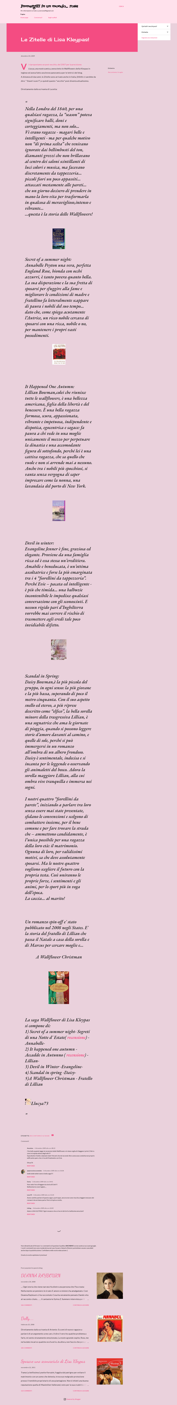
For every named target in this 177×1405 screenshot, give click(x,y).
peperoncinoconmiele (34, 1171)
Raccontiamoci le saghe (115, 72)
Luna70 (29, 1195)
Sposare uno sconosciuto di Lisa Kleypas (53, 1361)
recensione (76, 1037)
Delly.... (27, 1318)
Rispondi (31, 1166)
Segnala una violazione (149, 38)
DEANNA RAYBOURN (41, 1275)
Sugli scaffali (52, 17)
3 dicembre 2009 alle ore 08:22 (45, 1148)
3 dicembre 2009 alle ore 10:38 (53, 1171)
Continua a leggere (81, 1305)
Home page (24, 17)
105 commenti (26, 1348)
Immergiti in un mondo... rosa (49, 6)
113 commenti (26, 1391)
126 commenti (26, 1305)
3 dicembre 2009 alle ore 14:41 (42, 1182)
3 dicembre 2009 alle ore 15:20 (43, 1195)
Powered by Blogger (73, 1399)
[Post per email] (52, 1136)
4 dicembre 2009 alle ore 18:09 (43, 1208)
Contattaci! (38, 17)
